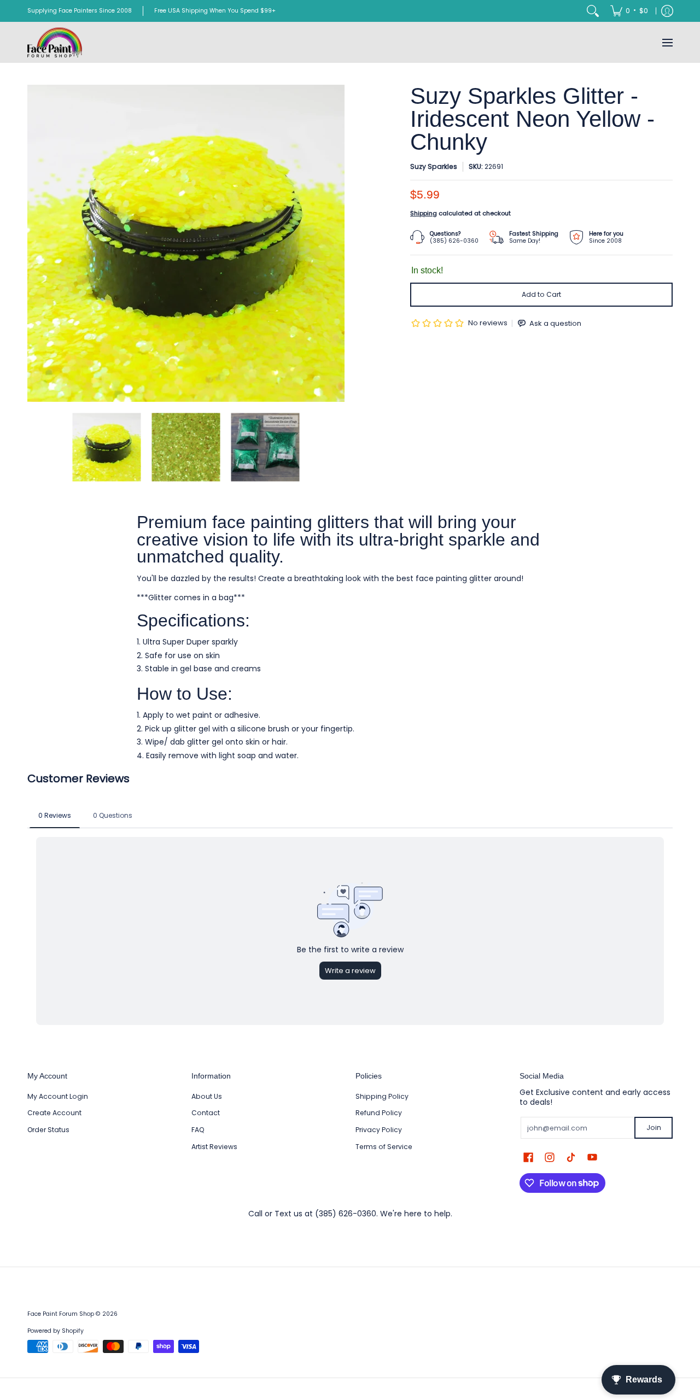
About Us (206, 1096)
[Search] (593, 11)
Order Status (48, 1129)
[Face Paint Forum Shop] (54, 42)
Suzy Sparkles (433, 166)
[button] (528, 1157)
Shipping (423, 213)
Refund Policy (378, 1112)
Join (653, 1127)
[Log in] (667, 11)
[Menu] (667, 42)
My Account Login (57, 1096)
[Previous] (35, 243)
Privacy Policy (378, 1129)
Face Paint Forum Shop (60, 1314)
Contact (205, 1112)
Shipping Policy (382, 1096)
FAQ (198, 1129)
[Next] (337, 243)
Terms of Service (383, 1146)
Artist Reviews (214, 1146)
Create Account (54, 1112)
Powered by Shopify (55, 1331)
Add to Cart (541, 294)
